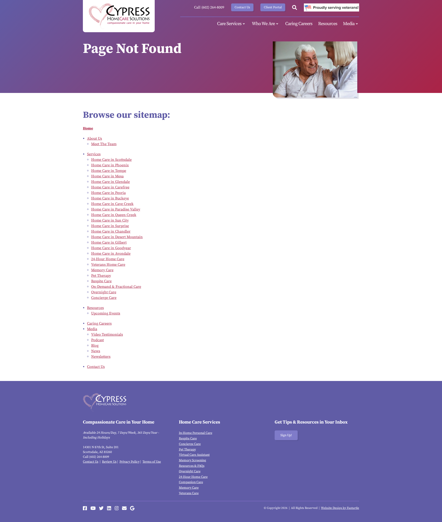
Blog (95, 345)
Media (349, 24)
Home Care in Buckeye (110, 198)
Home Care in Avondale (111, 253)
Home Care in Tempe (108, 170)
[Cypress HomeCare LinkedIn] (109, 508)
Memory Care (102, 270)
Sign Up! (286, 435)
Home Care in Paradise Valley (115, 209)
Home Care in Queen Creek (113, 215)
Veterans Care (189, 493)
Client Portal (273, 7)
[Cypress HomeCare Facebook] (85, 508)
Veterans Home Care (108, 264)
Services (94, 154)
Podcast (97, 340)
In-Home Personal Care (195, 433)
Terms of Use (151, 462)
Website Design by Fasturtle (340, 508)
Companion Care (191, 482)
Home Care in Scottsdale (111, 159)
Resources (327, 24)
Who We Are (263, 24)
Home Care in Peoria (108, 192)
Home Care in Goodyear (111, 248)
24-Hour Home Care (107, 259)
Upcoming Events (105, 313)
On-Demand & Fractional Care (116, 286)
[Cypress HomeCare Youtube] (93, 508)
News (95, 351)
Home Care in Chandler (111, 231)
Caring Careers (298, 24)
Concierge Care (103, 297)
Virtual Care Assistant (194, 455)
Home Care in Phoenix (110, 165)
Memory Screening (192, 460)
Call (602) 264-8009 (209, 7)
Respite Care (101, 281)
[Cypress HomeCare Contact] (124, 508)
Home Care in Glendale (110, 181)
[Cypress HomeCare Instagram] (117, 508)
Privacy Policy (129, 462)
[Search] (294, 7)
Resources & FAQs (191, 466)
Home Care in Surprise (110, 226)
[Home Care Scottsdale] (119, 16)
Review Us (109, 462)
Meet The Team (103, 144)
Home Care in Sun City (110, 220)
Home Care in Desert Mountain (117, 237)
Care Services (229, 24)
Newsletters (100, 356)
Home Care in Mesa (107, 176)
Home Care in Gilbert (109, 242)
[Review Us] (132, 508)
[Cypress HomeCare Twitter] (101, 508)
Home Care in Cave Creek (112, 204)
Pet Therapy (101, 275)
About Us (94, 138)
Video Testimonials (107, 334)
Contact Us (242, 7)
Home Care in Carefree (110, 187)
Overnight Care (103, 292)
